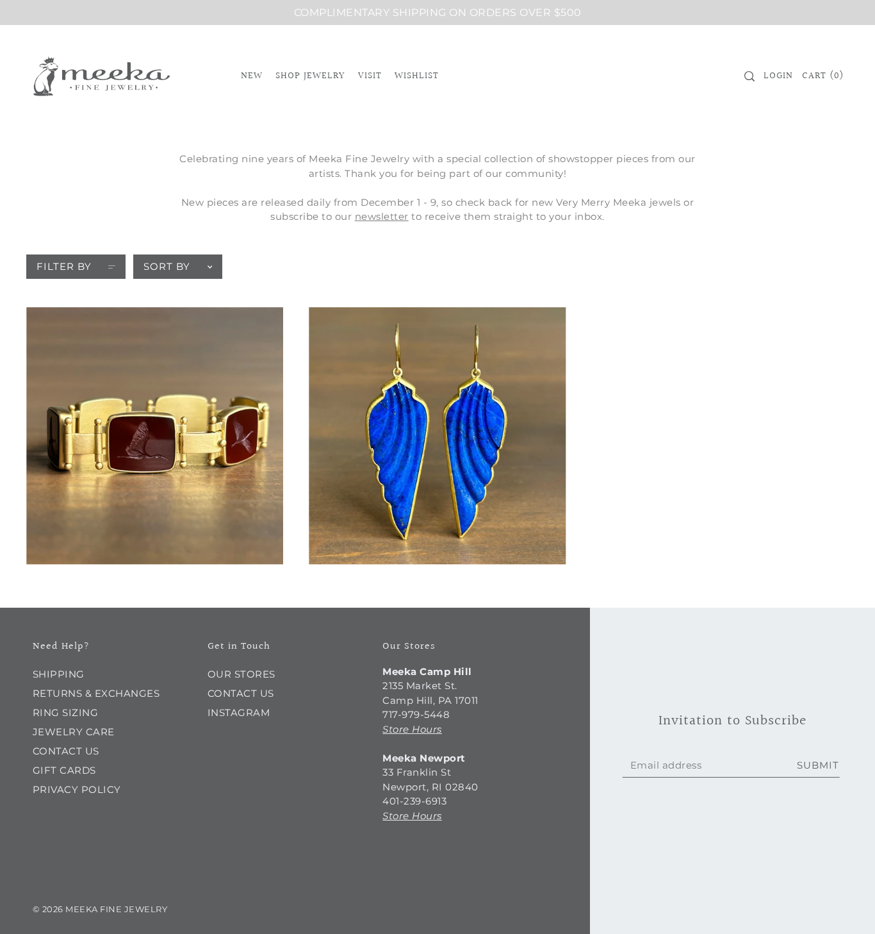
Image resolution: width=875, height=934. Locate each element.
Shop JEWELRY (310, 76)
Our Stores (241, 674)
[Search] (750, 76)
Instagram (239, 712)
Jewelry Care (74, 732)
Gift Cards (64, 770)
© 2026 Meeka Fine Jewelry (100, 909)
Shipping (59, 674)
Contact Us (66, 751)
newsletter (382, 216)
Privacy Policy (77, 789)
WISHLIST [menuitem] (417, 76)
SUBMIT (818, 765)
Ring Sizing (66, 712)
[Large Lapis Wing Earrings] (437, 435)
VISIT (370, 76)
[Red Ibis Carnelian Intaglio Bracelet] (154, 435)
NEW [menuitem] (252, 76)
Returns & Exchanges (96, 693)
